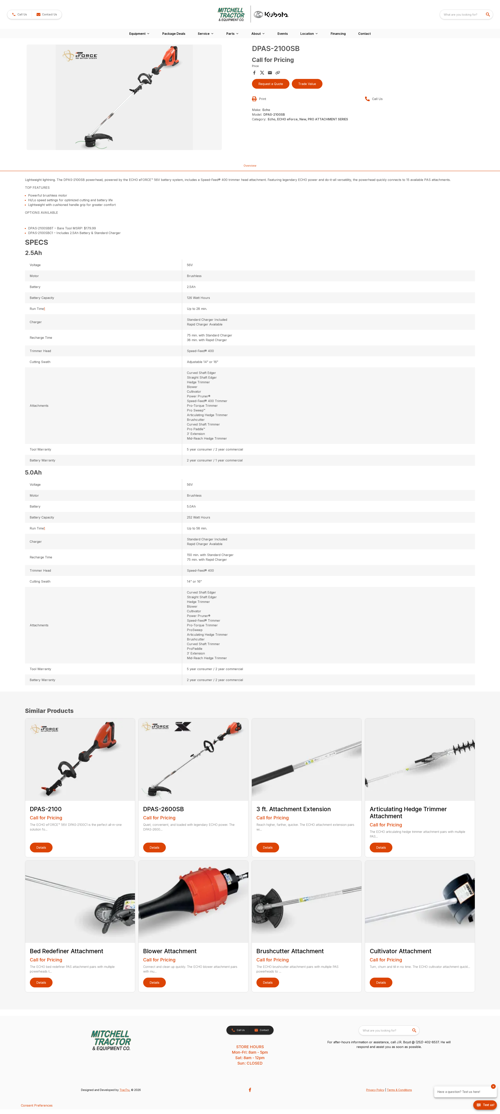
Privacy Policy (375, 1090)
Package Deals (173, 34)
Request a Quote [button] (270, 84)
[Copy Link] (277, 72)
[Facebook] (249, 1090)
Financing (338, 34)
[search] (488, 14)
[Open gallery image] (124, 97)
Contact (364, 34)
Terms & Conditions (399, 1090)
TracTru (124, 1090)
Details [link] (41, 847)
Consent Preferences (37, 1105)
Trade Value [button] (307, 84)
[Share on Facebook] (254, 72)
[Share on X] (262, 72)
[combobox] (466, 14)
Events (283, 34)
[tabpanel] (137, 98)
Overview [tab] (250, 165)
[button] (19, 14)
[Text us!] (485, 1105)
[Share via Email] (270, 72)
